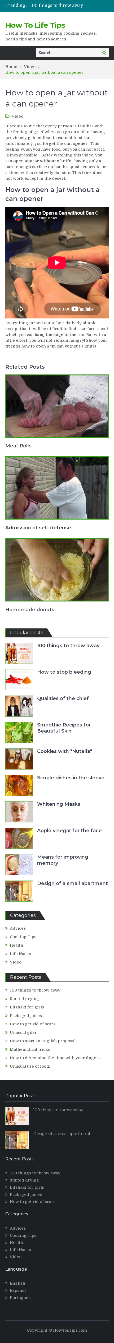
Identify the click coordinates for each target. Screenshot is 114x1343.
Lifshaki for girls (27, 1007)
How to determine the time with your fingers (55, 1057)
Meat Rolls (18, 446)
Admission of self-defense (38, 528)
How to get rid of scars (32, 1024)
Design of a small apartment (72, 883)
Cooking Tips (23, 936)
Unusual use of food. (30, 1066)
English (17, 1283)
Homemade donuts (29, 610)
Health (16, 945)
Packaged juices (26, 1015)
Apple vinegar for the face (69, 830)
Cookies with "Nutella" (64, 751)
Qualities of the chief (63, 698)
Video (17, 116)
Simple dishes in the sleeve (70, 778)
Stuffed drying (24, 998)
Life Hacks (20, 953)
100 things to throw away (56, 5)
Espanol (18, 1290)
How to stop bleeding (64, 672)
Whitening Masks (58, 804)
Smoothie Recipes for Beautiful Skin (64, 728)
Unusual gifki (23, 1032)
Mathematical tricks (30, 1049)
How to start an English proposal (43, 1041)
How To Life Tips (35, 25)
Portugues (20, 1297)
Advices (18, 928)
